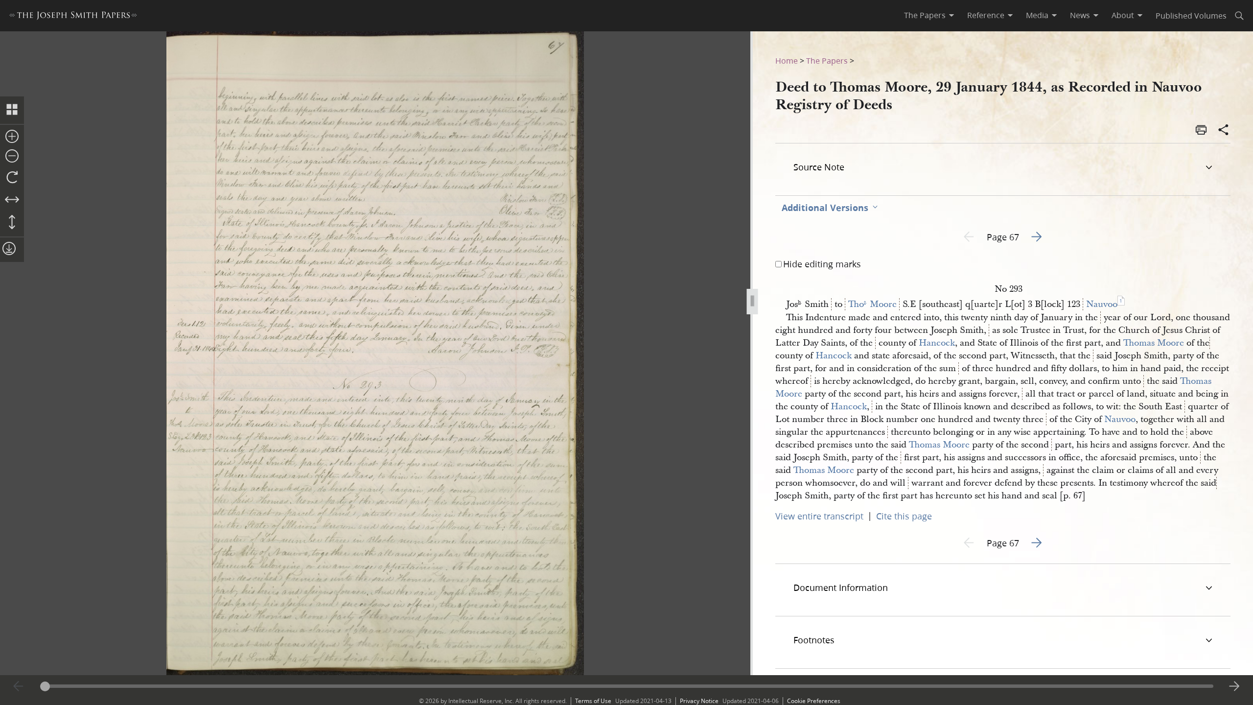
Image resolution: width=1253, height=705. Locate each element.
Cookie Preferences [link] (813, 701)
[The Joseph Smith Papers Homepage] (73, 17)
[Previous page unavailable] (18, 686)
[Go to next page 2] (1234, 686)
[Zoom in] (12, 137)
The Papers (827, 60)
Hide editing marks (822, 264)
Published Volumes (1191, 15)
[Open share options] (1223, 131)
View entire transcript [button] (819, 516)
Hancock (937, 343)
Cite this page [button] (904, 516)
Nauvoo (1101, 304)
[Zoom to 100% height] (12, 222)
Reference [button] (985, 15)
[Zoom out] (12, 156)
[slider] (626, 686)
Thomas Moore (1153, 343)
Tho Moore (872, 304)
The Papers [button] (925, 15)
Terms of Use (593, 701)
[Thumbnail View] (12, 110)
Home (786, 60)
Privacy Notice (699, 701)
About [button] (1123, 15)
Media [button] (1037, 15)
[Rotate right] (12, 177)
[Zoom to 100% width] (12, 200)
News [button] (1080, 15)
